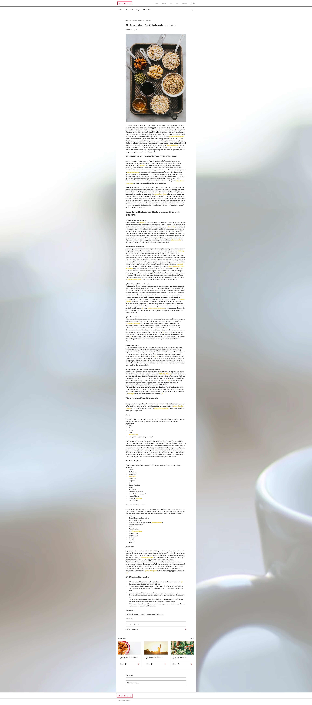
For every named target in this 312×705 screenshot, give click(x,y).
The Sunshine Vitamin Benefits (154, 658)
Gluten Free (146, 10)
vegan (142, 614)
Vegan (138, 10)
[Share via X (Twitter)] (130, 624)
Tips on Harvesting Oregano (179, 658)
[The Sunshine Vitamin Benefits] (156, 648)
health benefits (151, 614)
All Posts (120, 10)
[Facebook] (191, 3)
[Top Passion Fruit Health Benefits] (129, 648)
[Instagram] (194, 3)
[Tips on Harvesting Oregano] (182, 648)
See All (192, 638)
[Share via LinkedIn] (134, 624)
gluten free (160, 614)
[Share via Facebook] (126, 624)
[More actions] (185, 21)
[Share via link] (138, 624)
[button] (214, 4)
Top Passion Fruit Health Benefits (129, 658)
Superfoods (129, 10)
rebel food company (132, 614)
